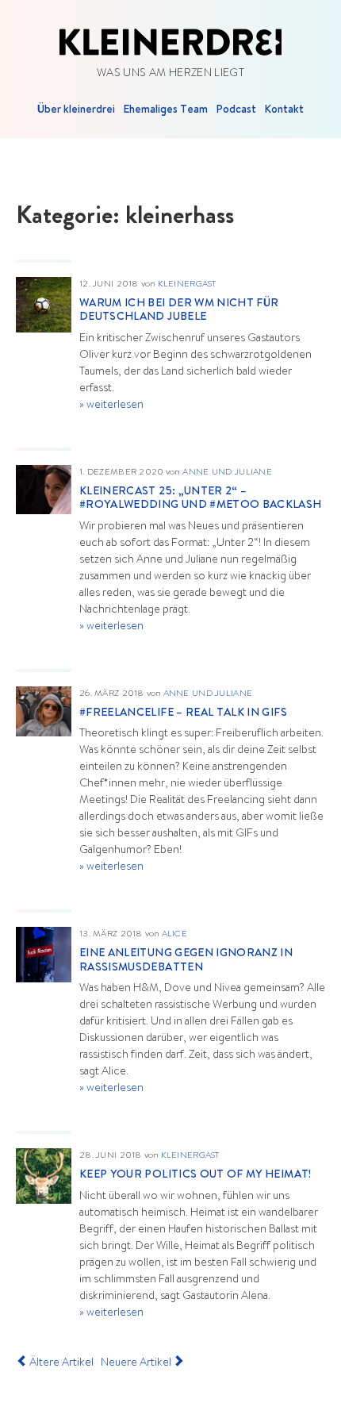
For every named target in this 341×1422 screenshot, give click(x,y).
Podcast (236, 110)
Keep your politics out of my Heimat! (195, 1175)
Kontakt (284, 110)
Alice (174, 934)
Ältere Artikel (60, 1363)
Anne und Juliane (226, 472)
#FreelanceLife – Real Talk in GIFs (183, 713)
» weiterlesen (111, 405)
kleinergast (187, 284)
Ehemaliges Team (165, 110)
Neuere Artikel (137, 1363)
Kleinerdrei (170, 42)
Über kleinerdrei (76, 110)
